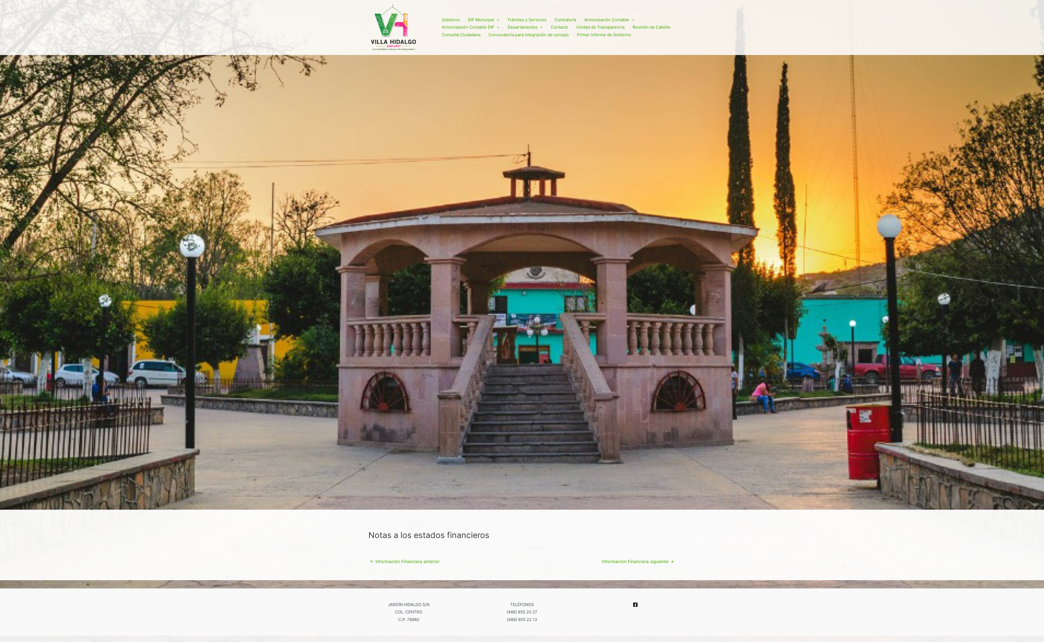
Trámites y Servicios (526, 19)
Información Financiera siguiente (638, 561)
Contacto (559, 27)
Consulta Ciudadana (461, 34)
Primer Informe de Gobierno (604, 34)
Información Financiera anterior (405, 561)
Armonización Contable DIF (468, 27)
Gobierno (451, 19)
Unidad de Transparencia (600, 27)
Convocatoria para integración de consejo (529, 34)
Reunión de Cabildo (651, 27)
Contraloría (565, 19)
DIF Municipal (481, 19)
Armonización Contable (606, 19)
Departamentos (522, 27)
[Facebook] (635, 604)
